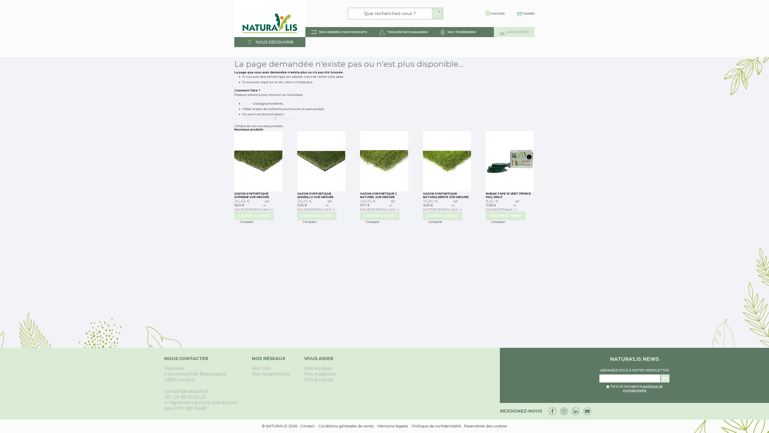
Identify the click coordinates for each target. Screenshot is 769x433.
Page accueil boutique (258, 117)
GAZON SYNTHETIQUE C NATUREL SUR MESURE (378, 195)
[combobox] (390, 13)
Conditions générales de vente (346, 426)
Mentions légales (392, 426)
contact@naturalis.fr (186, 391)
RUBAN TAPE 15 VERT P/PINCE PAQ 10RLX (508, 195)
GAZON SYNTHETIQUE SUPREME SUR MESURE (251, 195)
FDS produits (318, 379)
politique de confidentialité (643, 388)
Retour (247, 103)
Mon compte (285, 117)
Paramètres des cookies (485, 426)
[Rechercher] (437, 13)
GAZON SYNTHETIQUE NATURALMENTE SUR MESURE (446, 195)
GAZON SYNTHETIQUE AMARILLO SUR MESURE (315, 195)
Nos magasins (320, 374)
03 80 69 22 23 (190, 397)
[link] (339, 32)
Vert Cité (261, 368)
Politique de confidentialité (436, 426)
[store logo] (269, 18)
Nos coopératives (271, 374)
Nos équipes (318, 368)
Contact (307, 426)
